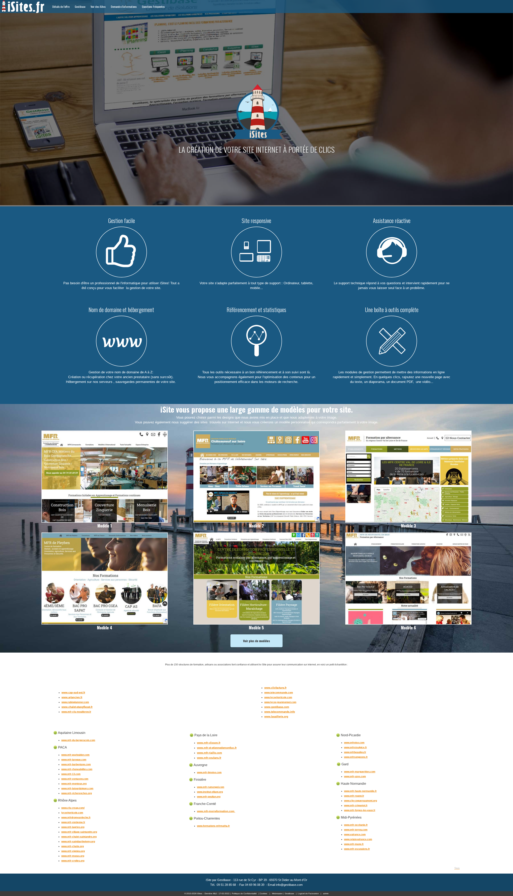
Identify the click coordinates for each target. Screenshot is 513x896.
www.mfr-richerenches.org (76, 793)
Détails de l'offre (61, 6)
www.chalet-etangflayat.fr (77, 706)
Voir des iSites (98, 6)
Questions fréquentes (153, 6)
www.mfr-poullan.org (208, 796)
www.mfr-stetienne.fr (73, 822)
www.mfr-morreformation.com (216, 811)
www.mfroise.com (354, 742)
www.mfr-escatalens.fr (357, 849)
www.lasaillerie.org (276, 716)
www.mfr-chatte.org (72, 846)
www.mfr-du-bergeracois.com (78, 740)
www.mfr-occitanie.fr (356, 825)
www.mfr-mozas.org (72, 856)
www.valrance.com (355, 834)
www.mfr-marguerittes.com (359, 771)
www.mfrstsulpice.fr (355, 747)
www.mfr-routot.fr (354, 796)
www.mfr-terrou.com (356, 829)
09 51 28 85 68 (226, 884)
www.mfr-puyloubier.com (75, 754)
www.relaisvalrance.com (358, 839)
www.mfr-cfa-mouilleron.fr (76, 711)
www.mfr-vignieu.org (73, 851)
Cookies (263, 893)
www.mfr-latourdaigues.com (77, 788)
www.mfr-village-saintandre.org (79, 832)
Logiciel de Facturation (308, 893)
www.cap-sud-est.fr (73, 692)
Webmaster (277, 893)
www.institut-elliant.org (210, 792)
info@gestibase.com (289, 884)
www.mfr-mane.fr (354, 844)
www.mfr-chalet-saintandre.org (79, 836)
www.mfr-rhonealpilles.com (76, 769)
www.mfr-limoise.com (209, 772)
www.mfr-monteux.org (74, 783)
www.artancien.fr (72, 697)
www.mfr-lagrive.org (72, 827)
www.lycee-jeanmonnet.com (280, 702)
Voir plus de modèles (256, 641)
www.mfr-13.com (71, 774)
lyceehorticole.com (72, 812)
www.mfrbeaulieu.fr (355, 752)
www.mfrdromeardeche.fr (76, 817)
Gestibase (80, 6)
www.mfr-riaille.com (209, 752)
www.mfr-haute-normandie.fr (360, 791)
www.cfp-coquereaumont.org (360, 800)
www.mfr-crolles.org (72, 860)
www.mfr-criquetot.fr (356, 805)
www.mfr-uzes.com (355, 776)
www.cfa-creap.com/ (73, 808)
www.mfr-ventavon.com (74, 778)
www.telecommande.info (279, 711)
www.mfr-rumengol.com (210, 787)
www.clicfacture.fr (275, 687)
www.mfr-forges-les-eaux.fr (359, 810)
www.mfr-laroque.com (73, 759)
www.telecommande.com (278, 692)
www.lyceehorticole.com (278, 697)
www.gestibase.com (276, 706)
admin (326, 893)
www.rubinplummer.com (75, 702)
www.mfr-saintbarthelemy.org (78, 841)
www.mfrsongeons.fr (356, 757)
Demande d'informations (124, 6)
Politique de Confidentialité (244, 893)
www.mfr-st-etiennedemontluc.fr (217, 747)
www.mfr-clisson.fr (208, 742)
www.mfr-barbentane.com (76, 764)
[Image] (104, 521)
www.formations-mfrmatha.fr (213, 826)
